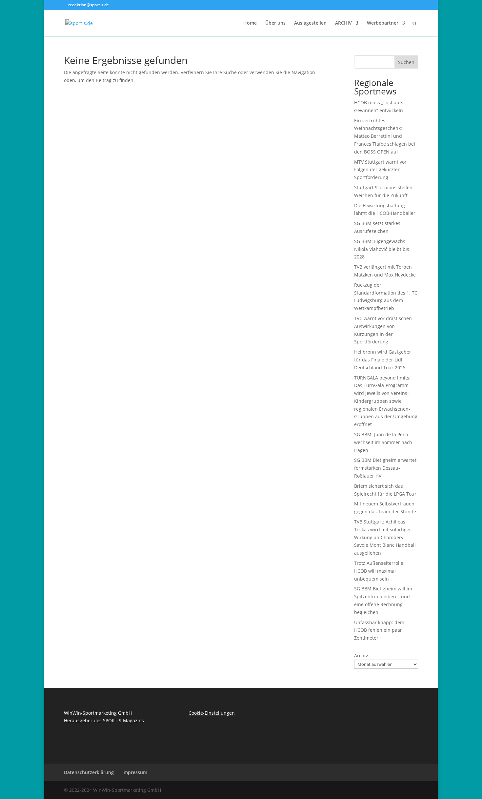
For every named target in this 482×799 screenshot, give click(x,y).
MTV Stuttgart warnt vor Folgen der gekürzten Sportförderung (380, 170)
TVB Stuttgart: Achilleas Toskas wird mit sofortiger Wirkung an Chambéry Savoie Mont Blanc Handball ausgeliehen (385, 537)
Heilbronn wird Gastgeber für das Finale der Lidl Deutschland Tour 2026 (382, 360)
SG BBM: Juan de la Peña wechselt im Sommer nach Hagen (383, 442)
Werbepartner (382, 23)
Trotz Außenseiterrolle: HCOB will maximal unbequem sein (379, 571)
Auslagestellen (310, 23)
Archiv (361, 655)
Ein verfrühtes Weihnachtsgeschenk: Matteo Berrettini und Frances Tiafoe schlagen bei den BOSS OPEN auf (384, 136)
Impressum (134, 772)
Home (250, 23)
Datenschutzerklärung (89, 772)
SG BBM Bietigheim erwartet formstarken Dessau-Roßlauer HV (385, 468)
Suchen (406, 62)
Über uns (275, 23)
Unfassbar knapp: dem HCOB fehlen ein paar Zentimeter (379, 630)
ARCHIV (343, 23)
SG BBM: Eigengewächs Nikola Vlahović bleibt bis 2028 (381, 249)
